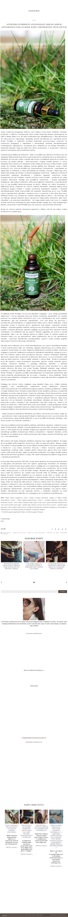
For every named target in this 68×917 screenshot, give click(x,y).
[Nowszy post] (1, 582)
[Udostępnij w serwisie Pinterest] (65, 529)
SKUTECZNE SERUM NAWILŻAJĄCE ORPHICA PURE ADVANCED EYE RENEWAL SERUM (11, 566)
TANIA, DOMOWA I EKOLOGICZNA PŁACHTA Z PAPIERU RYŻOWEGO (12, 828)
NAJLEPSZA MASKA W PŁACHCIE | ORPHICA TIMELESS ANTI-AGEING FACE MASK (34, 566)
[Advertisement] (34, 652)
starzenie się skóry (53, 532)
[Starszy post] (66, 582)
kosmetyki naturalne (19, 532)
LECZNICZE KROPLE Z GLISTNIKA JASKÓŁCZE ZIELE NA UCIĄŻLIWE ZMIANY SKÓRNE (56, 566)
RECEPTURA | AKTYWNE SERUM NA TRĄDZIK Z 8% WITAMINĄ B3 (41, 827)
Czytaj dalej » (12, 847)
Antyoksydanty (7, 532)
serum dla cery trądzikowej (36, 532)
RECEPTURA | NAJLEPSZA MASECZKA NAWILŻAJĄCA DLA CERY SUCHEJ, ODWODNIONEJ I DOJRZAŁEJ (26, 831)
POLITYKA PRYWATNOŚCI (34, 633)
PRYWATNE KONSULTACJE (34, 742)
